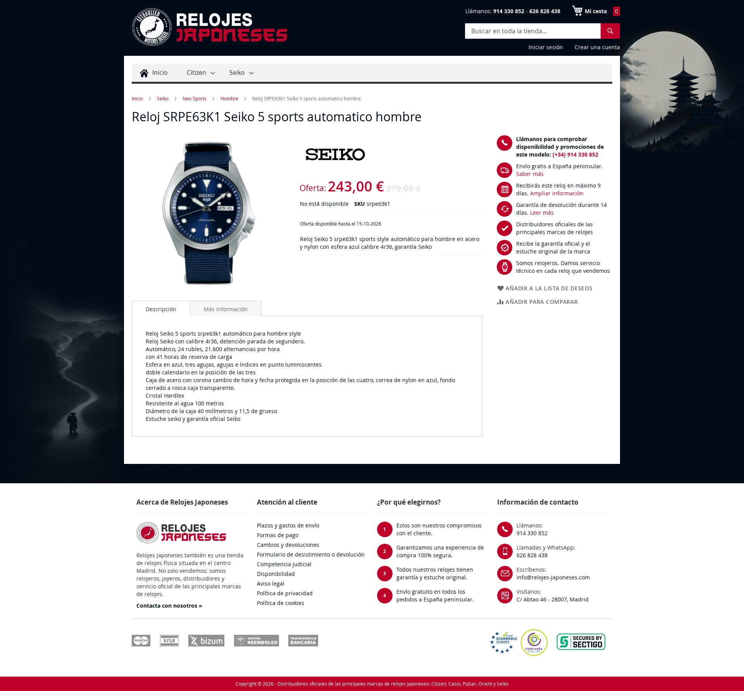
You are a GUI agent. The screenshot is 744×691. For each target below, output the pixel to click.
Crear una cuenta (597, 47)
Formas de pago (277, 535)
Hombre (229, 98)
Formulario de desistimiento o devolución (311, 554)
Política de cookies (280, 603)
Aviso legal (270, 583)
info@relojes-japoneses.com (553, 577)
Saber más (530, 173)
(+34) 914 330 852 (575, 154)
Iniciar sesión (546, 47)
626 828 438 (532, 555)
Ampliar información (557, 193)
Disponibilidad (276, 573)
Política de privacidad (285, 593)
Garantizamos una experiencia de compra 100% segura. (440, 551)
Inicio (137, 98)
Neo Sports (195, 98)
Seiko (163, 98)
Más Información (226, 309)
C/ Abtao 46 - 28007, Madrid (553, 599)
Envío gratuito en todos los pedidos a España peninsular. (435, 595)
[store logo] (209, 27)
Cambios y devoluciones (288, 544)
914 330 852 (532, 533)
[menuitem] (153, 73)
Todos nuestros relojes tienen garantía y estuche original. (434, 573)
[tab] (161, 308)
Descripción (161, 309)
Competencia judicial (284, 564)
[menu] (372, 74)
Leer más (542, 212)
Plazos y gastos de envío (288, 525)
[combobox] (542, 31)
